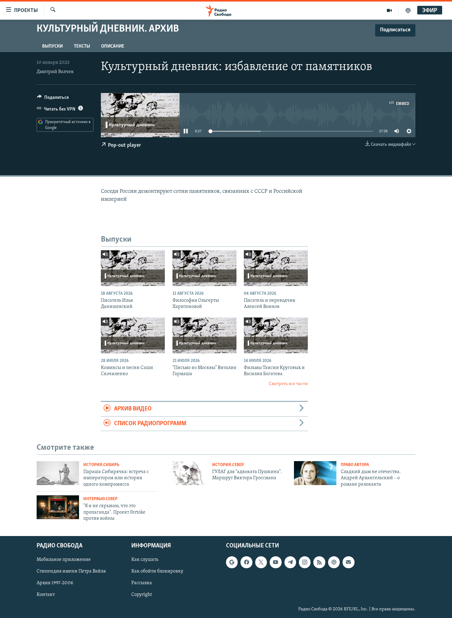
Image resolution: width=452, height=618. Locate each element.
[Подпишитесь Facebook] (246, 562)
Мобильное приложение (64, 559)
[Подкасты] (334, 562)
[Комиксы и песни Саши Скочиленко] (133, 335)
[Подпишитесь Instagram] (305, 562)
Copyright (141, 594)
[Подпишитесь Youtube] (275, 562)
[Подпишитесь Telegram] (290, 562)
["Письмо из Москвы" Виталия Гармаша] (204, 335)
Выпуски (52, 46)
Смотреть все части (288, 384)
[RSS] (319, 562)
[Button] (53, 99)
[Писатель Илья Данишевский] (133, 268)
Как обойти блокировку (157, 571)
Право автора (355, 465)
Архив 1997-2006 (55, 583)
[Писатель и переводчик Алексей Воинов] (276, 268)
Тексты (82, 46)
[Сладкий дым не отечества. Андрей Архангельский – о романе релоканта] (315, 473)
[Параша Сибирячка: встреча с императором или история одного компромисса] (58, 473)
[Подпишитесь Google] (232, 562)
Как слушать (144, 559)
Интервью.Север (100, 499)
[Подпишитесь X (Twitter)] (261, 562)
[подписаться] (348, 562)
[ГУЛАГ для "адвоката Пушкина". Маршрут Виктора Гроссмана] (186, 473)
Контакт (46, 594)
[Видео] (389, 10)
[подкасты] (408, 10)
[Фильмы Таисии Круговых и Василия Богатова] (276, 335)
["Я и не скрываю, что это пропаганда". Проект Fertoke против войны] (58, 507)
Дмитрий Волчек (55, 71)
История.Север (228, 465)
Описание (112, 46)
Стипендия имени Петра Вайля (71, 571)
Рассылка (141, 583)
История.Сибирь (101, 465)
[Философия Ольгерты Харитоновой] (204, 268)
